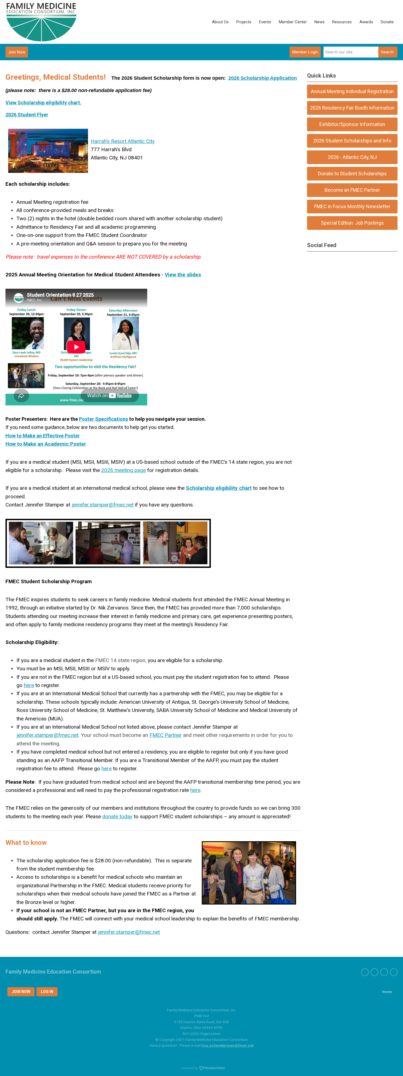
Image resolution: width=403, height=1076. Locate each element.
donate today (117, 816)
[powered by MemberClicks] (201, 1068)
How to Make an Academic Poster (45, 444)
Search (387, 52)
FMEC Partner (165, 735)
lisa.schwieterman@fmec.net (228, 1045)
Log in (47, 991)
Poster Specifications (103, 419)
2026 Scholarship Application (262, 78)
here (29, 685)
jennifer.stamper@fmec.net (103, 505)
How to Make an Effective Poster (42, 436)
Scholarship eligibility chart (219, 488)
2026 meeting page (123, 470)
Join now (21, 991)
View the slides (183, 274)
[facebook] (365, 972)
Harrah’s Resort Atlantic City (123, 141)
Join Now (16, 52)
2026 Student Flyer (26, 115)
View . (43, 102)
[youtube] (384, 972)
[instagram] (394, 972)
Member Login (305, 52)
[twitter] (374, 972)
